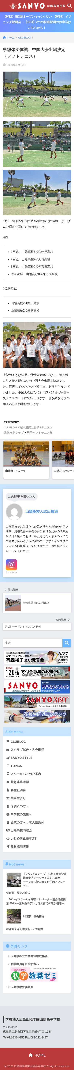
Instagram (11, 572)
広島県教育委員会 (21, 987)
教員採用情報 (19, 846)
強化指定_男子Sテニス (35, 427)
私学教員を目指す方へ (24, 964)
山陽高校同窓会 (21, 830)
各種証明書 (18, 790)
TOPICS (16, 766)
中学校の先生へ (21, 814)
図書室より (18, 798)
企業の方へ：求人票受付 (27, 822)
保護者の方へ (19, 806)
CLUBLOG (10, 427)
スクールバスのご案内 (25, 773)
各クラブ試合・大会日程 (27, 749)
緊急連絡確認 (19, 782)
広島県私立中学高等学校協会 (29, 956)
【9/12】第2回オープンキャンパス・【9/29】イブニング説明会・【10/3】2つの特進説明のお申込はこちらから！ (37, 22)
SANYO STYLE (21, 757)
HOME (39, 1055)
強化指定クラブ (14, 432)
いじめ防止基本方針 (24, 838)
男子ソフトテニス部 (40, 432)
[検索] (66, 643)
